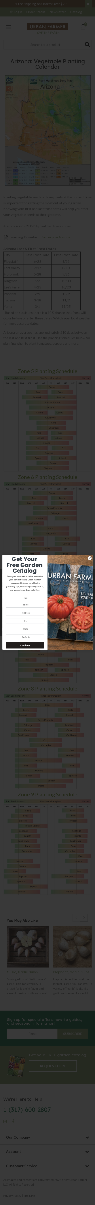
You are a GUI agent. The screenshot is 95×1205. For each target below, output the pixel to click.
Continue (25, 645)
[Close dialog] (90, 558)
